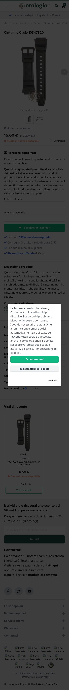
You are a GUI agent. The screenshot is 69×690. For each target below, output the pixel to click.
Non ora (52, 380)
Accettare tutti (34, 359)
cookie (17, 316)
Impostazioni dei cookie (34, 369)
